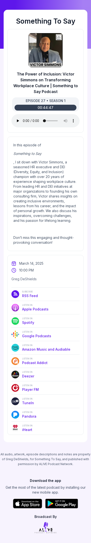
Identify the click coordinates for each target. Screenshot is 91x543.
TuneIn (28, 401)
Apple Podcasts (35, 307)
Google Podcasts (36, 334)
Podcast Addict (35, 361)
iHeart (27, 428)
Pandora (29, 414)
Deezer (28, 374)
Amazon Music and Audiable (46, 347)
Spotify (28, 321)
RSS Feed (30, 294)
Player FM (30, 388)
